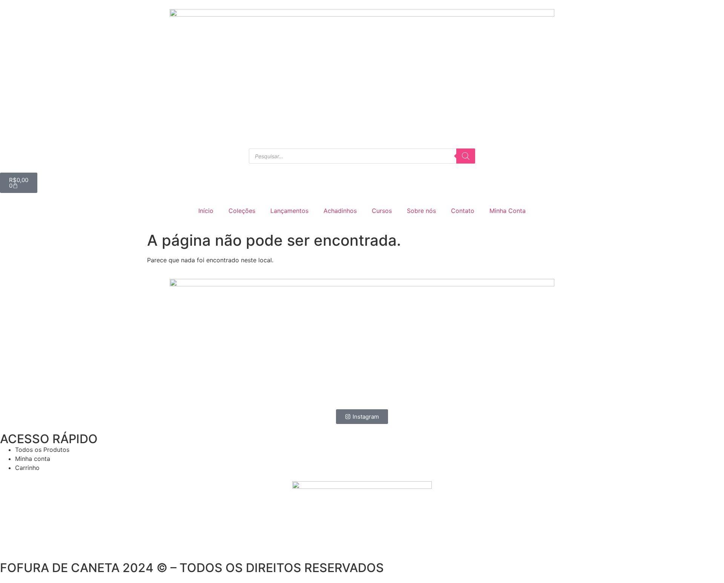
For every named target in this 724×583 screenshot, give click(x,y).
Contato (462, 210)
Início (205, 210)
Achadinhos (340, 210)
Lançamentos (289, 210)
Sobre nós (421, 210)
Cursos (382, 210)
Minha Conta (507, 210)
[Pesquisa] (465, 156)
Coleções (242, 210)
